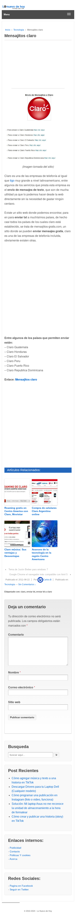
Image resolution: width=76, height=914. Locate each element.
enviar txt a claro (44, 592)
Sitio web (14, 702)
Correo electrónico (20, 687)
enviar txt (31, 592)
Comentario (16, 634)
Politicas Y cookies (20, 855)
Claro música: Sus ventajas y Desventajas (15, 552)
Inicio (7, 30)
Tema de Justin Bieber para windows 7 (28, 569)
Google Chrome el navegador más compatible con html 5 (38, 574)
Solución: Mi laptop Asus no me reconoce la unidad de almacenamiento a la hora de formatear (37, 808)
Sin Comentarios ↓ (27, 584)
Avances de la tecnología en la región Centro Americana (41, 554)
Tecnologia (18, 30)
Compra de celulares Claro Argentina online (44, 511)
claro (23, 592)
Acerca (13, 859)
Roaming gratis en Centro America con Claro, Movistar (16, 511)
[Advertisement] (38, 66)
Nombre (13, 672)
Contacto (15, 851)
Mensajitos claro (26, 379)
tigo (12, 180)
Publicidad (15, 847)
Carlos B (47, 579)
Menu (7, 14)
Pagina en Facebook (21, 885)
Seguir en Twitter (19, 889)
